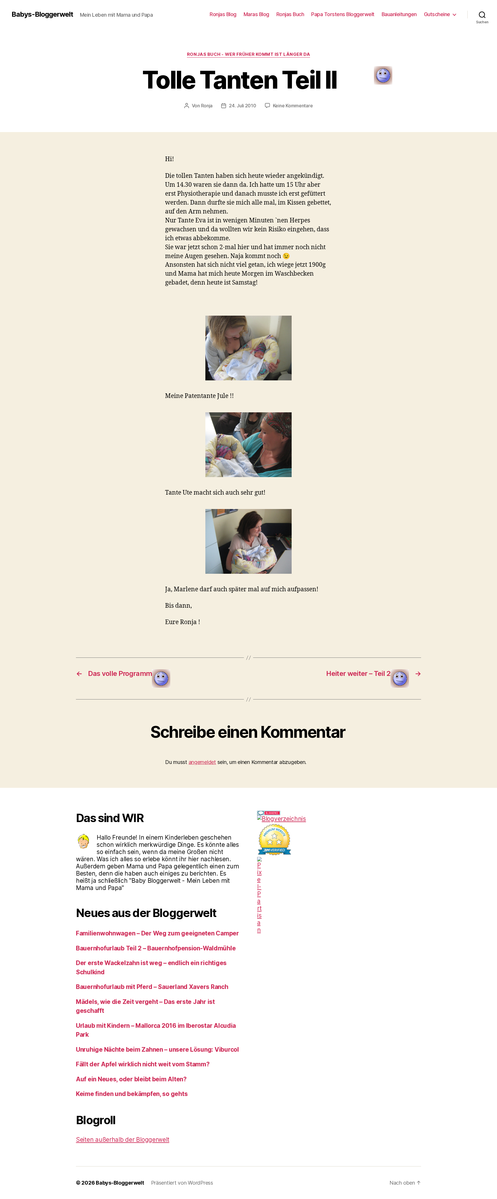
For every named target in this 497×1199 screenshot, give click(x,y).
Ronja (207, 105)
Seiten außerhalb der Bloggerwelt (122, 1139)
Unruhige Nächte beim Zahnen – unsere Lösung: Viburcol (157, 1049)
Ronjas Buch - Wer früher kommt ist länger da (248, 54)
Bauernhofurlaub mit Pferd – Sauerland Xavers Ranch (152, 986)
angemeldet (202, 762)
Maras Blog (256, 14)
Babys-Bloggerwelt (42, 14)
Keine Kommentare (293, 105)
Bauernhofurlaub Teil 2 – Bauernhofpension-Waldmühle (156, 948)
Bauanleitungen (399, 14)
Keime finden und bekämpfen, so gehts (132, 1093)
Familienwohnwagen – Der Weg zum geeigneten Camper (157, 933)
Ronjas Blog (223, 14)
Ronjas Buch (290, 14)
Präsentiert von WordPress (182, 1183)
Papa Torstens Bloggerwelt (342, 14)
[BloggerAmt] (339, 818)
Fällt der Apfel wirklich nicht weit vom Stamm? (143, 1064)
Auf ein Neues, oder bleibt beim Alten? (131, 1079)
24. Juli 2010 (242, 105)
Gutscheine (437, 14)
